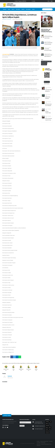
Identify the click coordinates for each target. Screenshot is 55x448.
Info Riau (9, 19)
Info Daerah (28, 9)
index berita (5, 12)
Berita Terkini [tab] (46, 81)
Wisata (13, 9)
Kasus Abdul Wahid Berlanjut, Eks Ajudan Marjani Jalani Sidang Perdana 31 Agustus (48, 90)
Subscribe (22, 425)
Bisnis (9, 9)
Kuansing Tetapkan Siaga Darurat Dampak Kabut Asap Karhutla (48, 112)
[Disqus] (21, 396)
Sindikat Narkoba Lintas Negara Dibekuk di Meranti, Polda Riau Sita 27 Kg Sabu (48, 55)
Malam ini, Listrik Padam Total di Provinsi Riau (48, 43)
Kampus (23, 9)
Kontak (33, 1)
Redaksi (38, 441)
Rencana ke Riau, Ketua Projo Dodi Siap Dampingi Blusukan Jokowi (48, 37)
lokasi (33, 9)
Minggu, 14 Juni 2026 (44, 28)
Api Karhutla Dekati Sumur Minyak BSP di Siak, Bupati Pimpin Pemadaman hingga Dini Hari (48, 105)
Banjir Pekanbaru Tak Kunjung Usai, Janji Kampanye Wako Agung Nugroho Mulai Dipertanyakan (46, 30)
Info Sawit (18, 9)
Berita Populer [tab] (46, 83)
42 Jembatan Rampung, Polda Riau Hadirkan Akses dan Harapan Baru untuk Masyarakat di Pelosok (48, 49)
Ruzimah (4, 19)
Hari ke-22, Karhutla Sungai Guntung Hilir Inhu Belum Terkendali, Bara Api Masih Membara (48, 119)
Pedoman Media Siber (44, 441)
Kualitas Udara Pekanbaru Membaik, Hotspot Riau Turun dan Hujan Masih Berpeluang (48, 97)
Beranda (4, 9)
